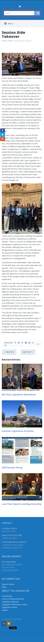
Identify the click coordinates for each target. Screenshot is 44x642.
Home (4, 41)
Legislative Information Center (14, 604)
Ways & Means (8, 584)
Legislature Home (9, 607)
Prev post (10, 352)
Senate (5, 610)
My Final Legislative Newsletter (19, 394)
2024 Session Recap (12, 467)
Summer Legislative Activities (18, 431)
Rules (4, 587)
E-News (10, 41)
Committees (7, 596)
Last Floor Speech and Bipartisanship (21, 503)
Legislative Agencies (10, 601)
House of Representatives (13, 599)
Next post (27, 352)
